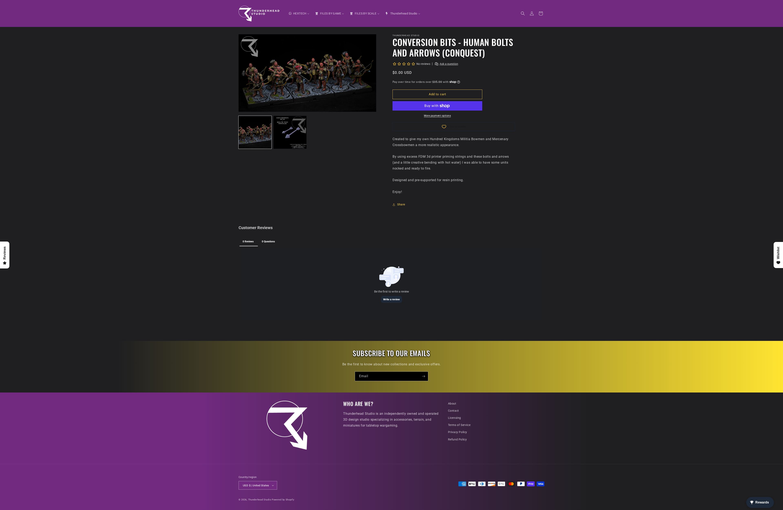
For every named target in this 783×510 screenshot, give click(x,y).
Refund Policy (457, 439)
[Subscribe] (423, 376)
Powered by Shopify (283, 499)
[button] (522, 13)
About (452, 403)
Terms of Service (459, 425)
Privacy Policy (457, 432)
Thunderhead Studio (259, 499)
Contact (453, 410)
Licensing (454, 417)
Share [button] (401, 204)
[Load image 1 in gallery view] (255, 132)
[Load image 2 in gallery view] (289, 132)
